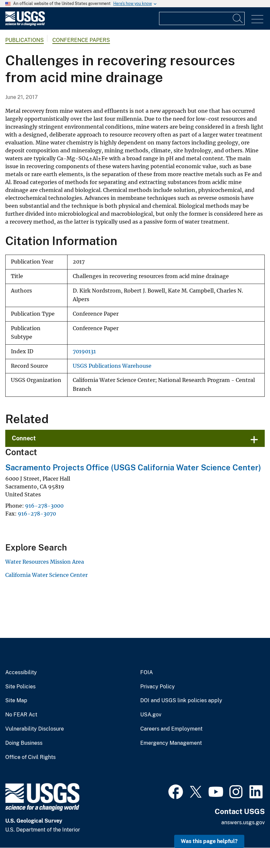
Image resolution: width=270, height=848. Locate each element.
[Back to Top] (246, 824)
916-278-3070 (37, 513)
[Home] (25, 24)
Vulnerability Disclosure (34, 729)
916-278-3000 (44, 505)
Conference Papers (81, 40)
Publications (24, 40)
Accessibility (21, 672)
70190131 (84, 351)
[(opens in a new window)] (175, 791)
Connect (24, 438)
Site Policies (20, 687)
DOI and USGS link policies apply (181, 701)
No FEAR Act (21, 715)
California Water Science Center (46, 575)
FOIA (146, 672)
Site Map (16, 701)
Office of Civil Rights (30, 757)
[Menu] (257, 19)
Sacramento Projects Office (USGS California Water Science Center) (133, 467)
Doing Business (23, 743)
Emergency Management (171, 743)
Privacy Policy (157, 687)
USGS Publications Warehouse (112, 366)
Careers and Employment (171, 729)
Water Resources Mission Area (44, 561)
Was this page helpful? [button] (209, 841)
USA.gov (150, 715)
